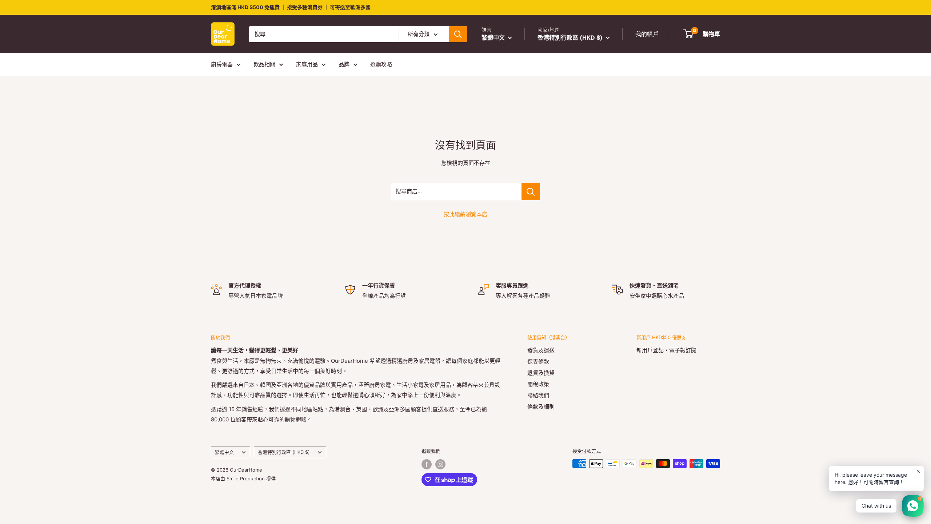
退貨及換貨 (541, 372)
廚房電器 (222, 64)
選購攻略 (381, 64)
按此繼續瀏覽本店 (465, 214)
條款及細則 (541, 406)
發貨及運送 (541, 350)
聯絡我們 (538, 395)
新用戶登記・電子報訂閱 (666, 350)
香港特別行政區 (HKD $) (284, 452)
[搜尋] (458, 34)
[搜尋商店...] (531, 191)
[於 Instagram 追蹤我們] (440, 464)
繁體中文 (224, 452)
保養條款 (538, 361)
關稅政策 (538, 384)
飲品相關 (264, 64)
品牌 (344, 64)
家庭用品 (307, 64)
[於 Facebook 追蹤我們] (426, 464)
